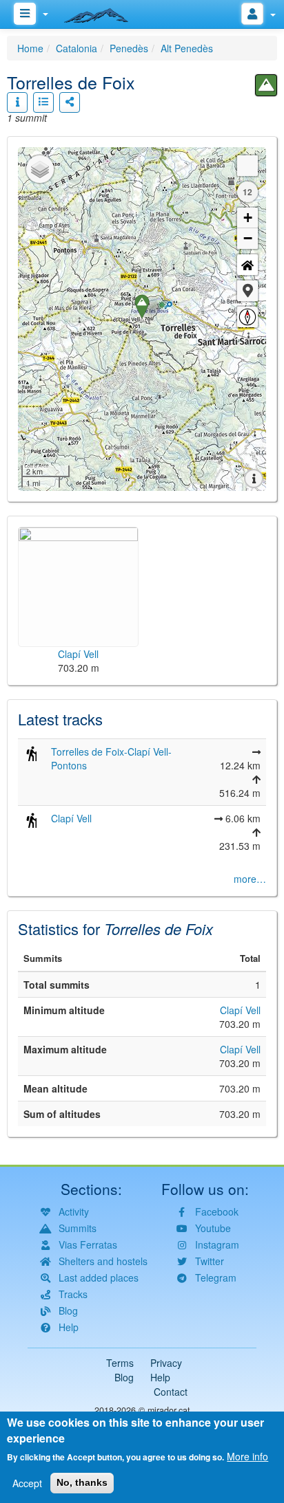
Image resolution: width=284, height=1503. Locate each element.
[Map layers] (40, 169)
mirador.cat (169, 1410)
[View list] (43, 102)
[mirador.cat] (103, 12)
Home (30, 48)
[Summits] (266, 85)
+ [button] (247, 217)
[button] (247, 291)
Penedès (129, 48)
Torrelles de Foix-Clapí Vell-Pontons (111, 758)
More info (247, 1456)
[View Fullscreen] (247, 165)
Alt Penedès (187, 48)
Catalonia (76, 48)
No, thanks (82, 1482)
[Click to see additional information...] (17, 102)
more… (250, 879)
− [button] (247, 238)
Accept (27, 1483)
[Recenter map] (247, 264)
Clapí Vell (71, 818)
